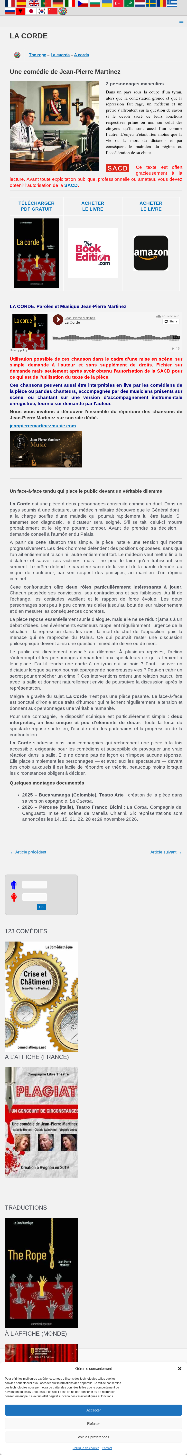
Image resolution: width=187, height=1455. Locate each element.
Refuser (93, 1423)
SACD (71, 185)
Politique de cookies (86, 1448)
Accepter (93, 1410)
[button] (179, 1368)
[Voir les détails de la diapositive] (41, 1122)
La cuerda (60, 55)
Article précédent (28, 852)
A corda (81, 55)
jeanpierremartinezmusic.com (43, 425)
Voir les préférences (93, 1437)
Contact (107, 1448)
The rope (37, 55)
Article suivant (166, 852)
